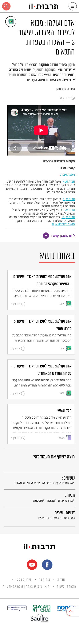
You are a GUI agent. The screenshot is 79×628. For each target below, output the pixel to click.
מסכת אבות (67, 174)
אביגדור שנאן (62, 89)
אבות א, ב (69, 199)
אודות (61, 579)
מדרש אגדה (65, 500)
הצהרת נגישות (66, 586)
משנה (50, 500)
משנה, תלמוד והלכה (26, 483)
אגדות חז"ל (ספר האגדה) (57, 483)
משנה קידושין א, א (63, 224)
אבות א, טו (68, 217)
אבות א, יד (68, 210)
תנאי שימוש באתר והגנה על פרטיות (26, 586)
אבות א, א (69, 181)
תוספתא (38, 500)
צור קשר (44, 579)
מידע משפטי (24, 579)
